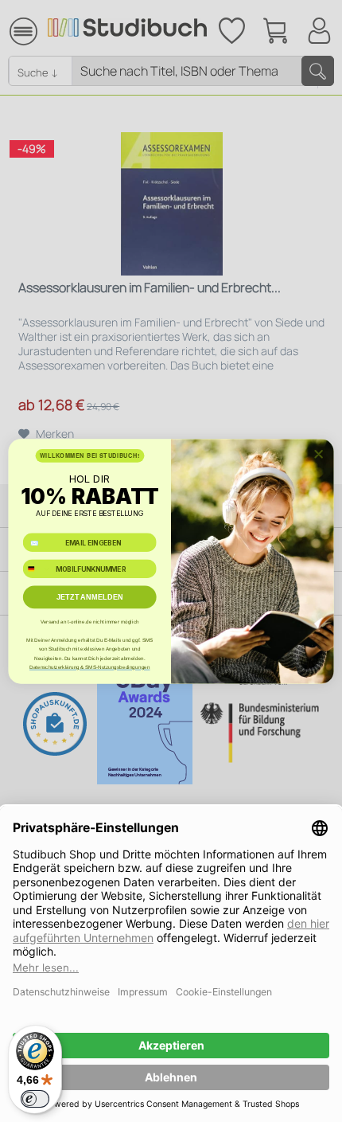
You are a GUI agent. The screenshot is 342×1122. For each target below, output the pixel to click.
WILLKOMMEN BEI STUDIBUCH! (90, 455)
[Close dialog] (318, 453)
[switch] (35, 1099)
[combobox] (37, 568)
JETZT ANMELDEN (89, 596)
